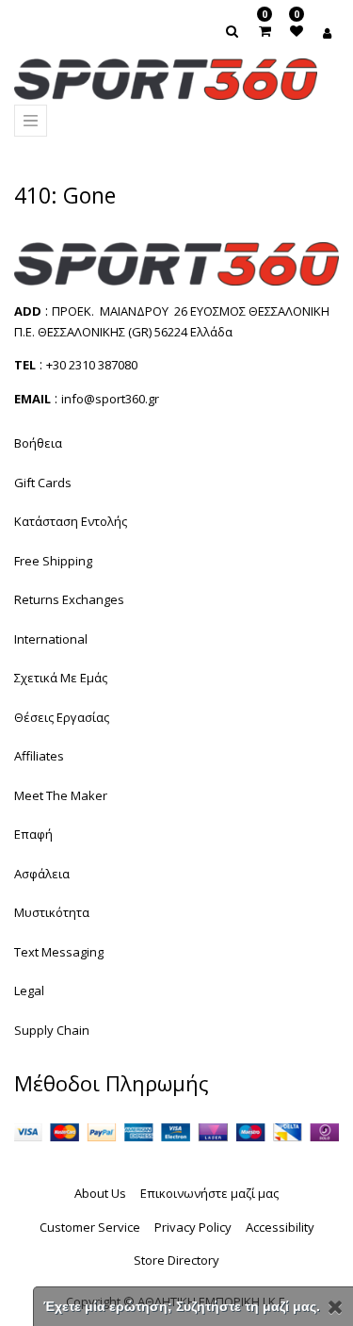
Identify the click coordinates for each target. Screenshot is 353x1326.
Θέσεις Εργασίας (61, 717)
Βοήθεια (38, 442)
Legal (29, 990)
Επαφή (33, 834)
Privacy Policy (193, 1227)
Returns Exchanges (69, 599)
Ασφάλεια (42, 873)
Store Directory (176, 1260)
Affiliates (39, 755)
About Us (100, 1193)
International (51, 638)
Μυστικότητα (51, 912)
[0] (265, 31)
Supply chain (51, 1030)
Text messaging (59, 951)
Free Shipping (53, 560)
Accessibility (280, 1227)
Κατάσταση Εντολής (70, 521)
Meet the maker (60, 795)
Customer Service (90, 1227)
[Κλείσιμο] (336, 1307)
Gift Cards (43, 482)
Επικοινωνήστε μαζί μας (209, 1193)
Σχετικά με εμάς (60, 677)
